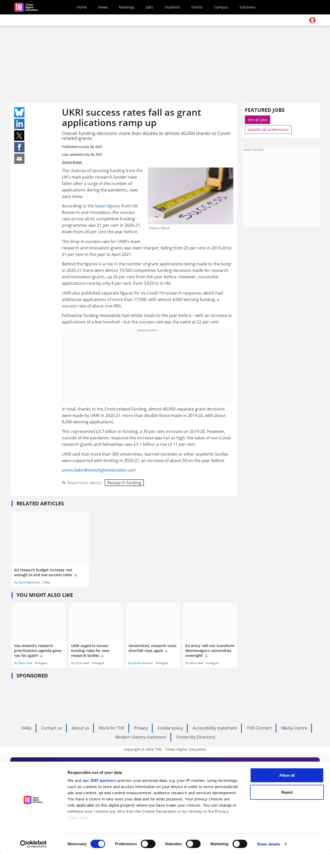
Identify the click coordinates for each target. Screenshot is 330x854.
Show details (268, 844)
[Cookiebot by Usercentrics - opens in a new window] (33, 844)
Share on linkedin (19, 124)
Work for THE (112, 728)
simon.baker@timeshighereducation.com (99, 470)
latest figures (107, 206)
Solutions (247, 7)
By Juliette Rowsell (140, 663)
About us (80, 728)
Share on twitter (19, 135)
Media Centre (294, 728)
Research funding (124, 482)
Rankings (127, 7)
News (103, 7)
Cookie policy (170, 728)
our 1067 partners (99, 780)
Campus (221, 7)
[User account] (312, 20)
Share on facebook (19, 147)
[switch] (148, 844)
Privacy (141, 728)
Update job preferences (268, 129)
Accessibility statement (215, 728)
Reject (287, 792)
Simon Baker (72, 162)
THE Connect (259, 728)
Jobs (149, 7)
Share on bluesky (19, 112)
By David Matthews (27, 582)
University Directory (195, 737)
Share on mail (19, 159)
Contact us (51, 728)
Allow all (287, 775)
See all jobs (257, 119)
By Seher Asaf (23, 663)
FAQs (27, 728)
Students (172, 7)
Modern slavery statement (141, 737)
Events (197, 7)
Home (82, 7)
